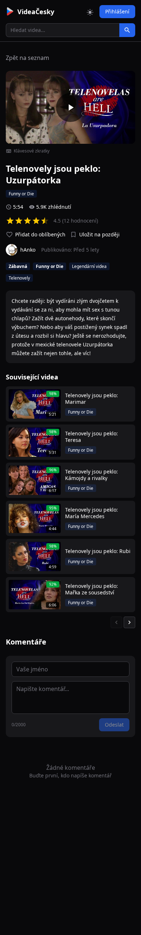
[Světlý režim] (90, 11)
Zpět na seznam (27, 58)
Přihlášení (117, 11)
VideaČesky (35, 11)
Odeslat (114, 724)
